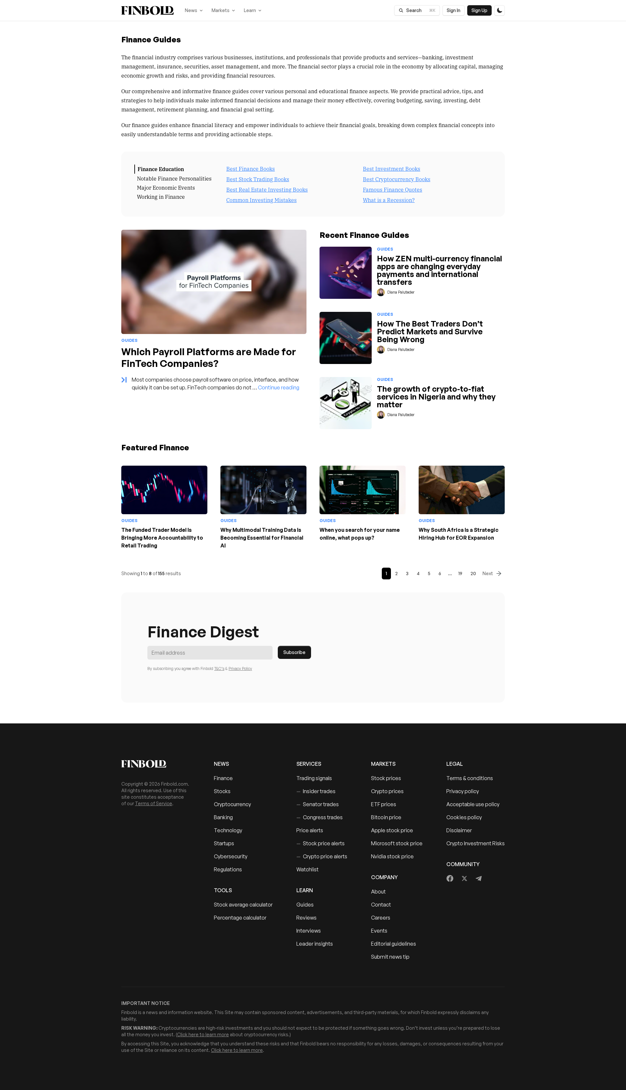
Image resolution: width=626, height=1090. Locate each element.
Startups (224, 843)
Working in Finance (161, 196)
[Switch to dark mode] (499, 10)
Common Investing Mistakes (261, 199)
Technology (228, 830)
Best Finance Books (250, 168)
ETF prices (383, 804)
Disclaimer (459, 830)
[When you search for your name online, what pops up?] (363, 490)
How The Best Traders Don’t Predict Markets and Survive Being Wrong (430, 331)
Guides (305, 904)
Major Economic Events (166, 187)
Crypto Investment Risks (475, 843)
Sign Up (479, 10)
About (378, 891)
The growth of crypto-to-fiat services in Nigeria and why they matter (436, 396)
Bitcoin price (386, 817)
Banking (223, 817)
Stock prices (386, 778)
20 (473, 573)
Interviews (308, 930)
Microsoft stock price (397, 843)
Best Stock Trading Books (257, 178)
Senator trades (317, 804)
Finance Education (161, 169)
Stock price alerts (320, 843)
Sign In (453, 10)
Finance (223, 778)
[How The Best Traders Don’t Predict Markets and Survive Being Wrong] (346, 338)
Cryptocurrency (232, 804)
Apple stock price (392, 830)
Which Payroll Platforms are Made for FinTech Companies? (208, 357)
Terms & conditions (469, 778)
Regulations (228, 869)
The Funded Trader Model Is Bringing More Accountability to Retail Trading (162, 538)
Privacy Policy (240, 668)
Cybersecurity (230, 856)
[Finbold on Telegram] (479, 878)
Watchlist (307, 869)
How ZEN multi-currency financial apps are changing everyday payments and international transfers (439, 270)
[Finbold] (147, 10)
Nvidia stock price (392, 856)
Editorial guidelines (393, 943)
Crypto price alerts (321, 856)
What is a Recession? (389, 199)
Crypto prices (387, 791)
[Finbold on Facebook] (450, 878)
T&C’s (219, 668)
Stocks (222, 791)
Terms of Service (153, 803)
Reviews (306, 917)
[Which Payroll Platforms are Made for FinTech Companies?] (213, 282)
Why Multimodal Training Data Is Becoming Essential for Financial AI (261, 538)
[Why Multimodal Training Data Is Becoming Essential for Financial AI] (263, 490)
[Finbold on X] (464, 878)
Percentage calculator (240, 917)
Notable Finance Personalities (174, 178)
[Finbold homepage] (157, 764)
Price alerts (309, 830)
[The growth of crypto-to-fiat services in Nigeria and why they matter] (346, 403)
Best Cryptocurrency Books (396, 178)
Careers (380, 917)
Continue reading (278, 387)
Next (488, 573)
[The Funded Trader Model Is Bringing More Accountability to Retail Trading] (164, 490)
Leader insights (314, 943)
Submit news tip (390, 956)
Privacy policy (462, 791)
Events (379, 930)
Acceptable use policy (472, 804)
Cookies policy (464, 817)
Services (308, 764)
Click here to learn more (203, 1034)
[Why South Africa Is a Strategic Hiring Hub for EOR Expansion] (462, 490)
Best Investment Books (391, 168)
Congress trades (319, 817)
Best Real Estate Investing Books (267, 189)
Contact (381, 904)
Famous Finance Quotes (392, 189)
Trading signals (314, 778)
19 (460, 573)
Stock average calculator (243, 904)
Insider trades (315, 791)
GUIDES (129, 340)
